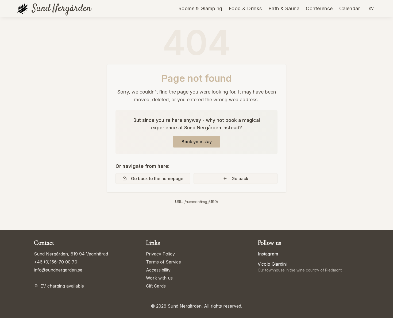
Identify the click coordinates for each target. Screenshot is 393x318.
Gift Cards (156, 286)
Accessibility (158, 270)
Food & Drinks (245, 8)
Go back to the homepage (157, 178)
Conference (319, 8)
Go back (240, 178)
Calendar (349, 8)
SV (371, 8)
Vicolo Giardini (272, 264)
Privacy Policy (160, 254)
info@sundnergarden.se (58, 270)
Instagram (268, 254)
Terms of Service (163, 262)
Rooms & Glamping (200, 8)
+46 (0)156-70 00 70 (55, 262)
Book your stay (197, 141)
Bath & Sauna (283, 8)
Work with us (159, 278)
